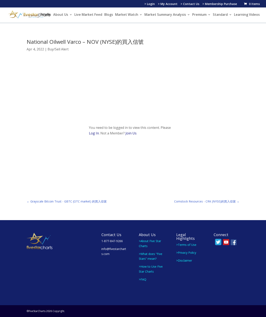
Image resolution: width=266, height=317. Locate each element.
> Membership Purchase (219, 4)
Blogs (108, 15)
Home (46, 15)
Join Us (131, 133)
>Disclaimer (184, 260)
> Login (149, 4)
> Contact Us (190, 4)
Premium (199, 15)
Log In (94, 133)
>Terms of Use (186, 245)
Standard (220, 15)
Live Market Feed (88, 15)
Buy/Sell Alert (58, 49)
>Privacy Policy (186, 253)
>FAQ (142, 279)
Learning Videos (247, 15)
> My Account (167, 4)
